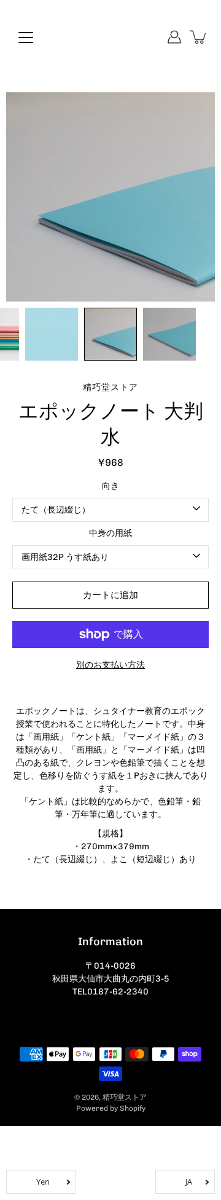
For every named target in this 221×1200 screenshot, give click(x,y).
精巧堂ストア (125, 1097)
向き (110, 486)
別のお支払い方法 (110, 665)
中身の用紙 (110, 533)
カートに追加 (110, 595)
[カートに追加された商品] (199, 37)
